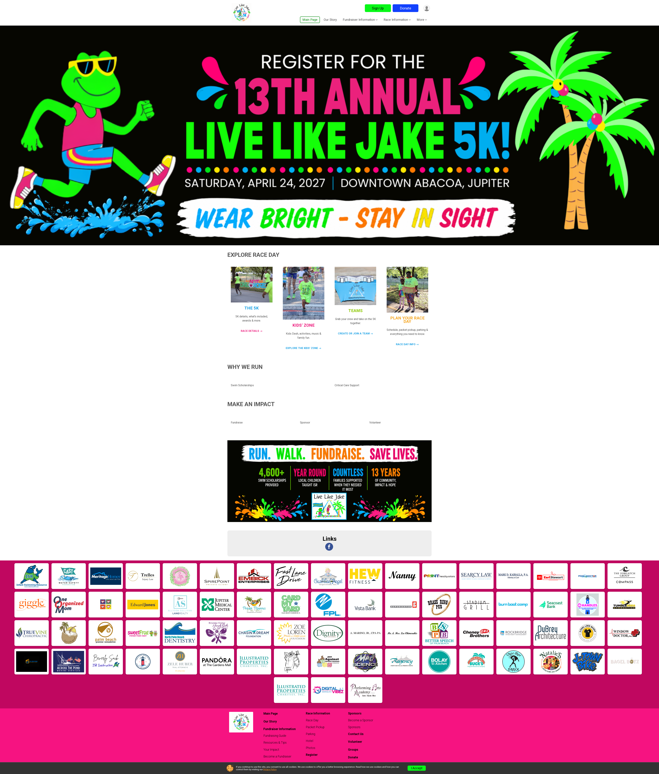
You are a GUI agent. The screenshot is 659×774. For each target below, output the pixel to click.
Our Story (330, 20)
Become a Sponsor (360, 720)
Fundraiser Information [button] (359, 20)
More (420, 20)
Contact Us (355, 734)
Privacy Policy (269, 769)
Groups (353, 749)
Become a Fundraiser (277, 756)
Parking (310, 734)
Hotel (309, 741)
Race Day (312, 720)
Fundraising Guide (274, 735)
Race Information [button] (396, 20)
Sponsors (354, 727)
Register (312, 754)
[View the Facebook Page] (329, 547)
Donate (405, 8)
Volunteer (355, 741)
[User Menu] (427, 8)
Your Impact (271, 749)
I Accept (416, 768)
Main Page (309, 20)
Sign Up (378, 8)
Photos (310, 748)
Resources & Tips (275, 742)
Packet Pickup (315, 727)
